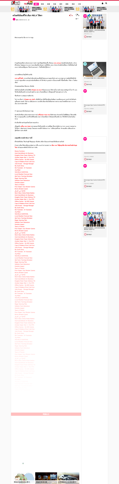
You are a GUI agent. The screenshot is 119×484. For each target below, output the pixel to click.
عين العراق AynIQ (20, 191)
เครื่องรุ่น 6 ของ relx (44, 115)
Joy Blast (17, 170)
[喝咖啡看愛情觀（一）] (46, 479)
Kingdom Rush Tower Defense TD (25, 155)
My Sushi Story (19, 166)
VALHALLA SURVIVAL (21, 172)
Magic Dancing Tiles (21, 178)
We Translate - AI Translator (23, 168)
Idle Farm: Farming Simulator (23, 176)
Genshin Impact (19, 182)
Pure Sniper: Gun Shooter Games (25, 187)
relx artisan (57, 63)
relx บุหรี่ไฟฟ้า (19, 78)
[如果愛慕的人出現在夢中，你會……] (68, 479)
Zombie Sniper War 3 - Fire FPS (24, 157)
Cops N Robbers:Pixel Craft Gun (24, 161)
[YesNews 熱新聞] (15, 5)
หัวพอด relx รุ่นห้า (29, 99)
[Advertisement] (46, 30)
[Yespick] (28, 4)
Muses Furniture (20, 151)
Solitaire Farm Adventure (22, 180)
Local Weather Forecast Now (23, 174)
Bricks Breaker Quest (21, 189)
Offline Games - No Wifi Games (24, 159)
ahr (29, 19)
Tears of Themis (19, 184)
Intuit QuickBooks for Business (24, 153)
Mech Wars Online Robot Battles (24, 193)
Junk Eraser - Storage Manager (24, 163)
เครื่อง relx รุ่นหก (26, 126)
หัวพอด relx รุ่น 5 (37, 90)
